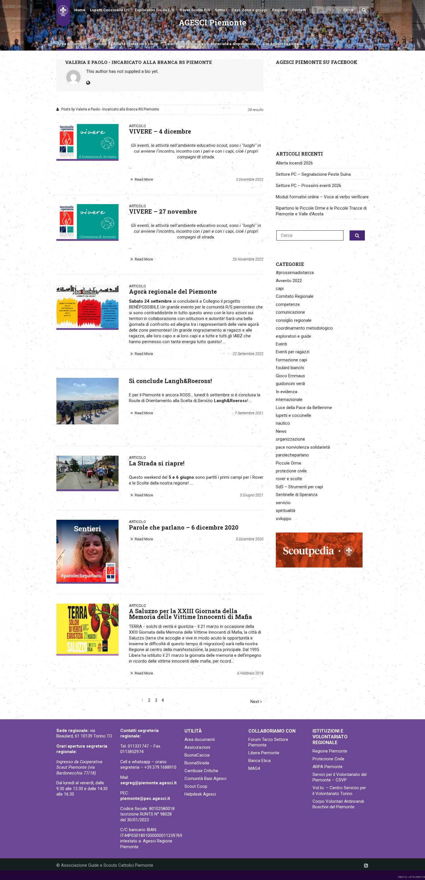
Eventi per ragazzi (292, 351)
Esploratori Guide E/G (155, 10)
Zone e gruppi (254, 10)
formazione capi (291, 360)
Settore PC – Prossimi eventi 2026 (308, 185)
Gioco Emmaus (290, 375)
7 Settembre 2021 (249, 413)
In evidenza (286, 391)
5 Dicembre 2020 (249, 539)
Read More (144, 179)
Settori (221, 10)
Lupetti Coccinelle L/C (110, 10)
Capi (236, 10)
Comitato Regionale (294, 296)
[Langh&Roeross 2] (87, 401)
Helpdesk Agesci (200, 794)
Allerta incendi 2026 (294, 163)
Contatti (299, 10)
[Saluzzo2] (87, 629)
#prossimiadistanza (295, 272)
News (281, 431)
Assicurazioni (197, 747)
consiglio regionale (293, 320)
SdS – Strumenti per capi (299, 486)
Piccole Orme (288, 463)
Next (255, 701)
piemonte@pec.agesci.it (145, 798)
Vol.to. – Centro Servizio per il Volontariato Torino (339, 790)
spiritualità (285, 510)
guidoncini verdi (290, 383)
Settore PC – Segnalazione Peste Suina (313, 174)
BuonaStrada (196, 763)
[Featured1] (87, 221)
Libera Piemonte (263, 752)
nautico (283, 423)
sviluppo (283, 518)
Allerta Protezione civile (135, 44)
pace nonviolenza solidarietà (303, 447)
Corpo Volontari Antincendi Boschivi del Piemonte (338, 804)
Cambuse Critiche (201, 770)
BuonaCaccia (197, 755)
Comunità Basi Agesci (205, 778)
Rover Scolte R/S (195, 10)
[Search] (364, 10)
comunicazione (290, 312)
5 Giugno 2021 (251, 495)
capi (280, 288)
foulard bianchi (290, 367)
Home (79, 10)
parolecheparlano (292, 455)
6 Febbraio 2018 (250, 673)
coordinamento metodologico (304, 328)
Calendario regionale (184, 44)
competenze (288, 304)
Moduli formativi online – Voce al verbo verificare (322, 196)
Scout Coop (195, 786)
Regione (279, 10)
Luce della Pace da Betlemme (304, 407)
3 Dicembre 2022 (249, 179)
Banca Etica (259, 760)
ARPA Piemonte (328, 766)
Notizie (100, 44)
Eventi (281, 344)
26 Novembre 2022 (248, 259)
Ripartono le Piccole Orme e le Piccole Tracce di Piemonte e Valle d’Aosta (321, 211)
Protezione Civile (328, 758)
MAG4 (254, 768)
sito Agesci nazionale (282, 44)
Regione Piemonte (330, 751)
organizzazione (290, 439)
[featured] (87, 472)
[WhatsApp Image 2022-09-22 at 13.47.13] (87, 306)
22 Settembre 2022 (248, 354)
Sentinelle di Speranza (296, 494)
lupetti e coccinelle (293, 415)
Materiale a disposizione (233, 44)
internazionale (289, 399)
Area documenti (72, 44)
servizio (283, 502)
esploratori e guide (293, 336)
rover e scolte (289, 478)
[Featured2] (87, 141)
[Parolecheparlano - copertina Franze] (87, 551)
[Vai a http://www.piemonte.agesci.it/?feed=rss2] (366, 865)
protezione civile (291, 471)
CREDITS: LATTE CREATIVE (411, 877)
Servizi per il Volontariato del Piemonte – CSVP (340, 777)
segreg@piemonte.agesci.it (148, 782)
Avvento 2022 (289, 280)
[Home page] (63, 13)
